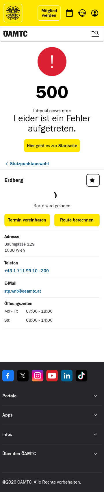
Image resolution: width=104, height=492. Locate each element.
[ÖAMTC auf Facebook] (8, 375)
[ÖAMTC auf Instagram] (37, 375)
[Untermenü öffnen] (95, 396)
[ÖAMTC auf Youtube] (52, 375)
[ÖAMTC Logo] (13, 13)
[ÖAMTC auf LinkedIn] (67, 375)
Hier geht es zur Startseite (52, 145)
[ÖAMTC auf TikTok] (81, 375)
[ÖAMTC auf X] (23, 375)
